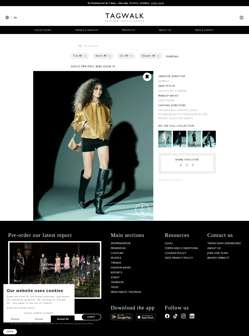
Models (116, 258)
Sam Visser (166, 100)
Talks (115, 287)
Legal (169, 243)
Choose (39, 319)
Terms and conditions (181, 248)
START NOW (157, 3)
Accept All (63, 319)
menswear (118, 248)
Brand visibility (218, 258)
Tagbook (117, 282)
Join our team (217, 253)
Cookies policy (175, 253)
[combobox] (79, 56)
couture (117, 253)
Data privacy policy (179, 258)
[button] (10, 331)
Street (115, 277)
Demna (163, 81)
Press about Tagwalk (126, 292)
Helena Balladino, (174, 110)
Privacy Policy (87, 324)
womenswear (121, 243)
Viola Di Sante (181, 118)
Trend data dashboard (224, 243)
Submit (91, 317)
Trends (116, 263)
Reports (116, 272)
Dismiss (15, 319)
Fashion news (121, 268)
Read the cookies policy (21, 308)
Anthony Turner (172, 91)
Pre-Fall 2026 (91, 66)
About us (213, 248)
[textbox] (79, 56)
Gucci (76, 66)
